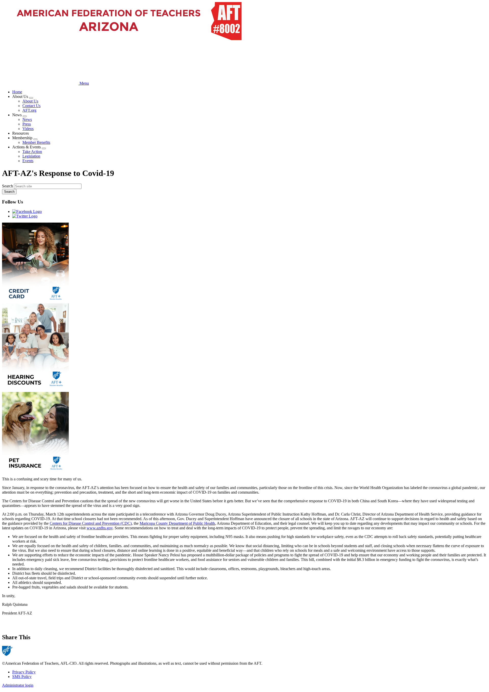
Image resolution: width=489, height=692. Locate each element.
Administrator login (17, 685)
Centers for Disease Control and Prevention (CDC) (91, 523)
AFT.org (29, 110)
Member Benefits (36, 142)
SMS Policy (22, 676)
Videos (28, 128)
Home (17, 92)
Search (7, 186)
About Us (30, 101)
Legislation (31, 156)
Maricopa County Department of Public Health (177, 523)
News (27, 119)
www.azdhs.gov (100, 528)
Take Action (32, 151)
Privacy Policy (24, 672)
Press (26, 124)
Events (27, 161)
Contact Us (31, 106)
